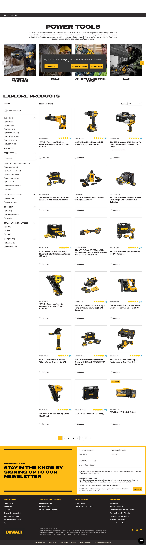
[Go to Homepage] (14, 532)
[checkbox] (5, 122)
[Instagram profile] (137, 529)
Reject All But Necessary (79, 66)
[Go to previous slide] (4, 63)
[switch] (6, 111)
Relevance (132, 104)
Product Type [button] (10, 153)
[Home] (5, 15)
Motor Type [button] (9, 239)
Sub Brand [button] (8, 118)
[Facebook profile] (133, 529)
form (98, 490)
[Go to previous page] (56, 438)
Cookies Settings (51, 66)
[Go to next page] (90, 438)
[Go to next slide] (142, 63)
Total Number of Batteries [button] (16, 223)
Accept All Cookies (96, 66)
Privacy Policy (108, 489)
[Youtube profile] (141, 529)
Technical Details (14, 111)
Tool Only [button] (8, 207)
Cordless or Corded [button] (13, 195)
